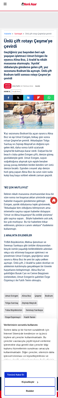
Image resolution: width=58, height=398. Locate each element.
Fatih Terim (25, 280)
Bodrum (24, 133)
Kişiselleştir (28, 382)
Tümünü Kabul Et (15, 375)
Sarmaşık (18, 33)
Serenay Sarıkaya (13, 245)
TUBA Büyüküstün (14, 242)
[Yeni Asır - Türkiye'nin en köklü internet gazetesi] (29, 4)
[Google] (16, 91)
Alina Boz (26, 295)
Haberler (7, 33)
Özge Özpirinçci (12, 317)
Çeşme (14, 140)
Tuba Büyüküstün (13, 310)
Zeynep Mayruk (23, 144)
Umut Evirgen (22, 137)
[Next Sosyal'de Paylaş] (28, 97)
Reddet (30, 391)
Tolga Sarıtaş (11, 302)
